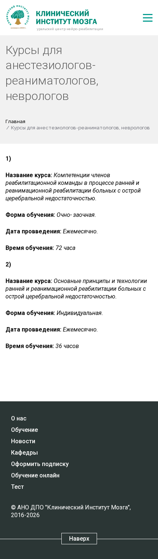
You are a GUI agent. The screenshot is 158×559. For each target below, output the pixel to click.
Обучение (24, 429)
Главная (15, 121)
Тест (17, 486)
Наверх (79, 538)
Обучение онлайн (35, 475)
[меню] (147, 18)
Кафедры (24, 452)
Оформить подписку (40, 464)
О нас (18, 418)
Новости (23, 441)
